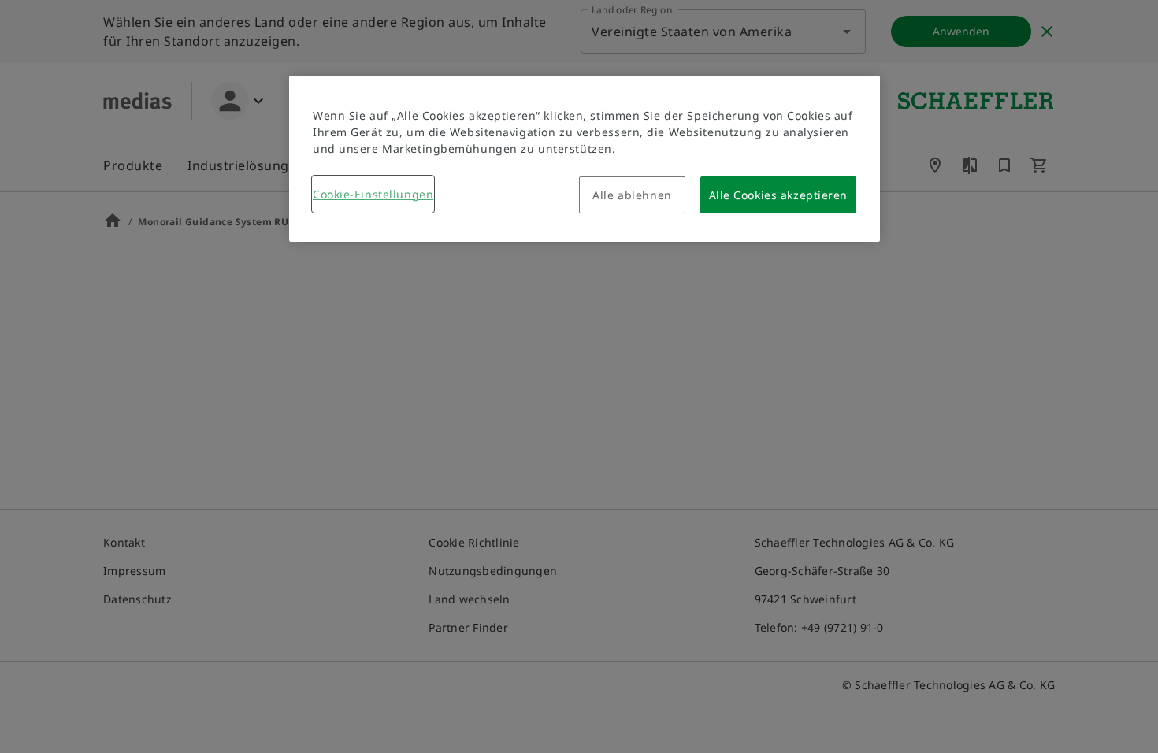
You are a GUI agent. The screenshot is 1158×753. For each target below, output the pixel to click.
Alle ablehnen (631, 194)
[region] (584, 159)
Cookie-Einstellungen (373, 194)
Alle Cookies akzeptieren (778, 194)
